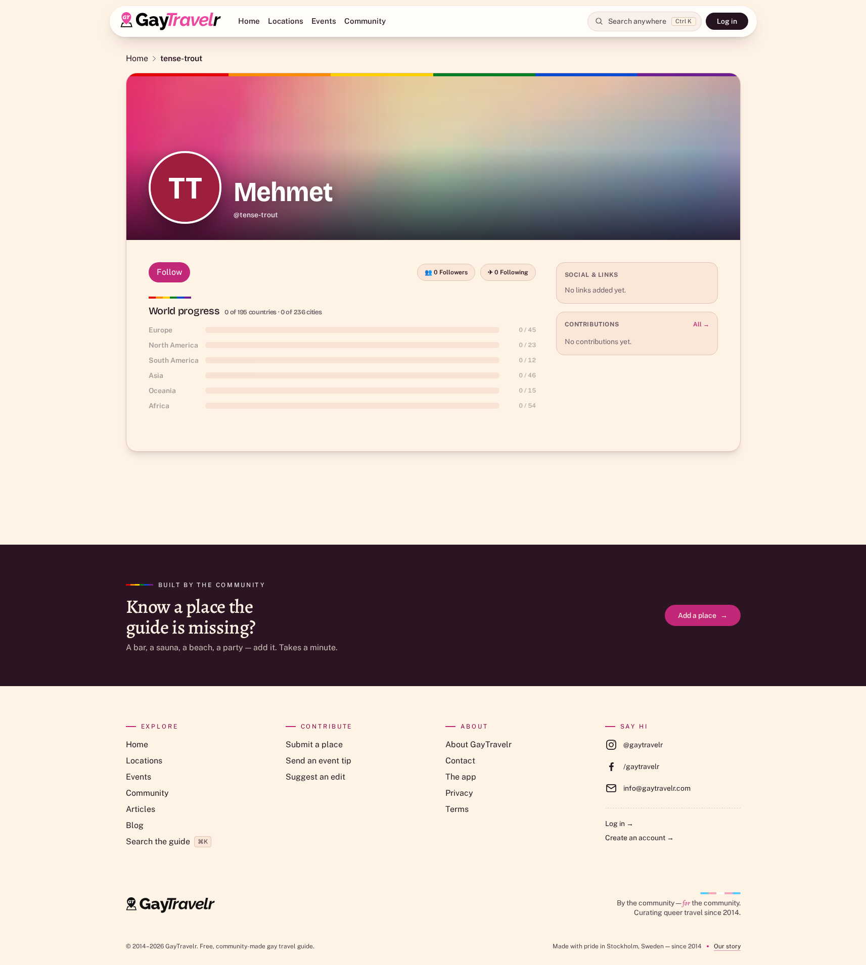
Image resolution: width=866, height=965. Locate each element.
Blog (135, 825)
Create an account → (639, 838)
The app (460, 777)
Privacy (459, 793)
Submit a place (314, 744)
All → (701, 324)
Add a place (702, 615)
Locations (285, 21)
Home (249, 21)
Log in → (619, 823)
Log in (727, 21)
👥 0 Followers (446, 272)
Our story (727, 946)
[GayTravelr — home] (170, 905)
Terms (457, 809)
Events (323, 21)
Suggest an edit (315, 777)
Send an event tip (318, 760)
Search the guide (167, 841)
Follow (169, 272)
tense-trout (181, 58)
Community (365, 21)
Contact (460, 760)
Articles (140, 809)
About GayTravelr (478, 744)
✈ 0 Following (508, 272)
